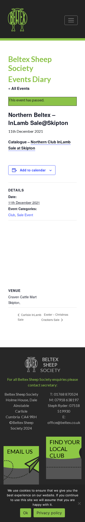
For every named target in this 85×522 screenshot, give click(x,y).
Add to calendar (33, 170)
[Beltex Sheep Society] (20, 20)
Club (11, 214)
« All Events (19, 88)
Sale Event (25, 214)
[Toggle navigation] (71, 20)
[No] (79, 503)
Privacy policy (49, 512)
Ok (25, 512)
